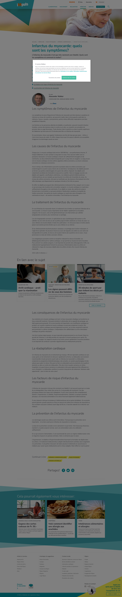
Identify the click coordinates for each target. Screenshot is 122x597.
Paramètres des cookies (54, 77)
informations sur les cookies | (66, 71)
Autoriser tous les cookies (69, 77)
